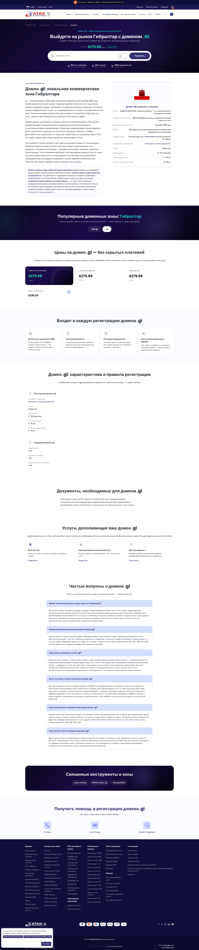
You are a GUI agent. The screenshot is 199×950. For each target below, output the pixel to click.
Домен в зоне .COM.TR (93, 893)
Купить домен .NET (95, 857)
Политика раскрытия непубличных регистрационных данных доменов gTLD (150, 869)
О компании (132, 850)
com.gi (79, 137)
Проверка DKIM (111, 861)
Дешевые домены (82, 14)
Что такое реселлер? (114, 900)
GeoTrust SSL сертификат (73, 870)
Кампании (139, 7)
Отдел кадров (133, 854)
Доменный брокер (32, 886)
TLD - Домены (30, 866)
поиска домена (75, 162)
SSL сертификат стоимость (73, 889)
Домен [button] (68, 14)
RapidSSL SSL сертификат (73, 858)
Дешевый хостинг (51, 861)
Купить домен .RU (94, 902)
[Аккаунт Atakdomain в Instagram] (165, 924)
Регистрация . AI (94, 864)
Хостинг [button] (96, 14)
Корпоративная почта (114, 850)
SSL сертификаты (74, 853)
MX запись (110, 868)
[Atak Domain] (38, 14)
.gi (107, 229)
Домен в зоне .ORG (95, 860)
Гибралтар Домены (61, 25)
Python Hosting (50, 902)
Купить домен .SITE (95, 889)
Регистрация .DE (94, 874)
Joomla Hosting (50, 898)
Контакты (131, 874)
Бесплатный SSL (112, 890)
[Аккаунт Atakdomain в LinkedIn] (169, 924)
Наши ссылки (133, 857)
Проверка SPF (111, 865)
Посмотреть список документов (158, 143)
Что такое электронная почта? (114, 895)
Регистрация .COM (95, 853)
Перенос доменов (32, 869)
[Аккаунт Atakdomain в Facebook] (158, 924)
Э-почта (142, 14)
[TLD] (171, 14)
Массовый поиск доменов (31, 855)
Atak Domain (30, 25)
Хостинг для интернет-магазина (53, 889)
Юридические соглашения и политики (142, 865)
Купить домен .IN (94, 878)
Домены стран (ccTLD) (30, 861)
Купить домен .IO (94, 867)
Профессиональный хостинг (52, 866)
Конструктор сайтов (128, 14)
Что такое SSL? (111, 887)
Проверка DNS (119, 782)
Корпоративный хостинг (53, 854)
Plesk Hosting (49, 894)
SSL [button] (150, 14)
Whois (158, 14)
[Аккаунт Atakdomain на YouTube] (172, 924)
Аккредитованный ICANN (98, 946)
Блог (50, 7)
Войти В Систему (152, 7)
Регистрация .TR (94, 898)
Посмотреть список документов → (42, 192)
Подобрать (139, 55)
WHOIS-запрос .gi (99, 782)
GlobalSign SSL (73, 881)
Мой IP (27, 900)
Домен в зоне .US (94, 871)
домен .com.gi (80, 782)
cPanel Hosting (50, 874)
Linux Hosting (49, 881)
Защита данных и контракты (13, 937)
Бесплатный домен (32, 890)
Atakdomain (94, 939)
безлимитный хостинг (52, 878)
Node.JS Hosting (50, 885)
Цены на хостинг (50, 905)
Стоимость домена (32, 883)
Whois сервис (30, 904)
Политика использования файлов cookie (37, 937)
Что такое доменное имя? (113, 878)
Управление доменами (29, 874)
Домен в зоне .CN (94, 882)
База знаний (42, 7)
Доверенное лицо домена (32, 909)
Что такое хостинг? (113, 883)
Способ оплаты (133, 861)
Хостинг (47, 850)
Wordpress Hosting (110, 14)
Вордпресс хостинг (51, 857)
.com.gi (94, 229)
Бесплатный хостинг (52, 871)
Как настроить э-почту (114, 854)
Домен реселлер (74, 905)
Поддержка (164, 7)
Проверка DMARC (112, 857)
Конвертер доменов (32, 893)
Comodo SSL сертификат (73, 864)
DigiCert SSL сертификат (72, 876)
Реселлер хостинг (74, 909)
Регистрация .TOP (94, 885)
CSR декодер (72, 894)
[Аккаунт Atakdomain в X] (162, 924)
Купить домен (45, 25)
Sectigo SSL (72, 884)
